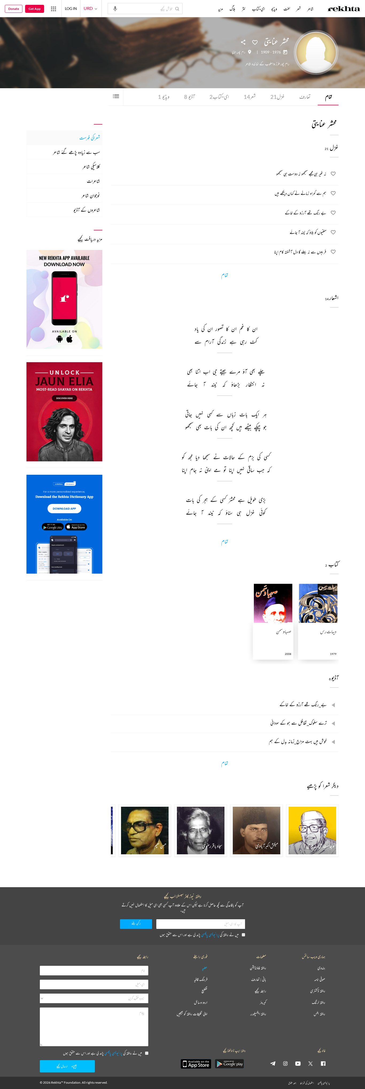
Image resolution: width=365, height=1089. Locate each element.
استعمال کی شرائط (307, 1083)
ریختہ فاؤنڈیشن (258, 968)
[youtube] (298, 1063)
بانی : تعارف (258, 979)
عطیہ (204, 968)
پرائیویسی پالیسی (210, 934)
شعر (250, 96)
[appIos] (196, 1064)
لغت (287, 9)
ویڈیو (163, 96)
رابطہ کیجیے (260, 991)
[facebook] (323, 1063)
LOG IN (71, 8)
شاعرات (93, 181)
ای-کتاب (219, 96)
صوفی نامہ (319, 979)
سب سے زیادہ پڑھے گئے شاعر (76, 152)
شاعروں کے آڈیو (86, 210)
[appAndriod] (229, 1064)
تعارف (304, 96)
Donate (13, 9)
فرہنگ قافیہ (200, 979)
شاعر (310, 9)
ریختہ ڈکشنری (317, 991)
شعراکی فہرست (89, 137)
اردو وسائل (200, 1002)
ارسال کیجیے (62, 1066)
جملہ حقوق (292, 1083)
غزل (277, 96)
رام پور (241, 52)
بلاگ (232, 9)
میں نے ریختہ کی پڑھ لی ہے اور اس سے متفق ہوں (199, 934)
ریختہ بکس (319, 1014)
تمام (328, 96)
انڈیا (234, 52)
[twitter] (310, 1063)
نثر (244, 9)
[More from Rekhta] (53, 8)
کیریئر (263, 1002)
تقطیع (204, 991)
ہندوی (321, 968)
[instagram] (285, 1063)
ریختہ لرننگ (318, 1002)
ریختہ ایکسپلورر (258, 1014)
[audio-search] (115, 8)
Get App (35, 9)
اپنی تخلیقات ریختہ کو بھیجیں (192, 1014)
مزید (220, 9)
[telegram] (273, 1063)
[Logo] (344, 9)
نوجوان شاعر (90, 195)
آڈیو (189, 96)
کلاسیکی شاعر (91, 166)
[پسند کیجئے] (255, 42)
